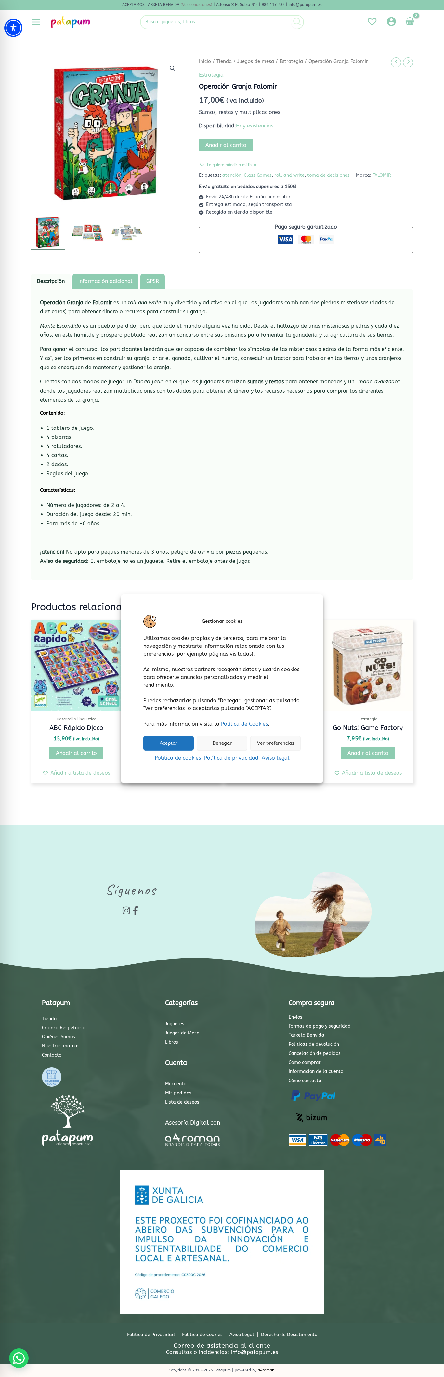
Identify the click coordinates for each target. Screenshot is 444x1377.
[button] (172, 68)
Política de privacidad (231, 758)
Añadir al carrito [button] (76, 753)
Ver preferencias (275, 743)
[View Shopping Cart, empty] (409, 22)
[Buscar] (297, 22)
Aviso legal (276, 758)
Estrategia (291, 61)
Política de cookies (178, 758)
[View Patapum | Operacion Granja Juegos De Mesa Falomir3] (127, 232)
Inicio (205, 61)
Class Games (258, 175)
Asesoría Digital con (192, 1122)
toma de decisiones (328, 175)
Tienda (224, 61)
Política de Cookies (244, 723)
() (196, 4)
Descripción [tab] (51, 281)
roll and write (289, 175)
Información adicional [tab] (105, 281)
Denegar (222, 743)
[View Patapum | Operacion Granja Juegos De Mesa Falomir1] (48, 232)
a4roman (266, 1370)
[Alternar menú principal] (36, 22)
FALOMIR (381, 175)
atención (231, 175)
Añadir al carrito (225, 145)
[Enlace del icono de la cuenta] (391, 21)
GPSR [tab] (152, 281)
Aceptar (168, 743)
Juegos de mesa (255, 61)
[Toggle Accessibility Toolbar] (13, 27)
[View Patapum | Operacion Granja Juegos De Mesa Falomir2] (87, 232)
